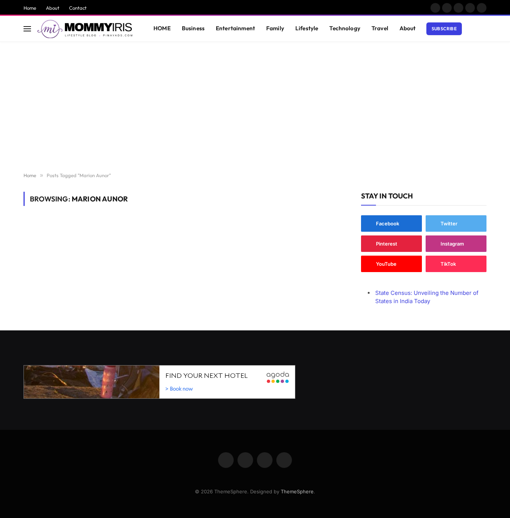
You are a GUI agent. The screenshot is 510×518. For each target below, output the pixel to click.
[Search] (483, 28)
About (52, 8)
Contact (78, 8)
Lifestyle (306, 28)
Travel (379, 28)
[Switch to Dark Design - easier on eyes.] (471, 29)
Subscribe (444, 28)
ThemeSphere (297, 491)
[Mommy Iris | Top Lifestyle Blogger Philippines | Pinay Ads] (86, 29)
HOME (162, 28)
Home (30, 8)
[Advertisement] (255, 107)
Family (275, 28)
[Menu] (27, 28)
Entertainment (235, 28)
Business (193, 28)
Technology (344, 28)
